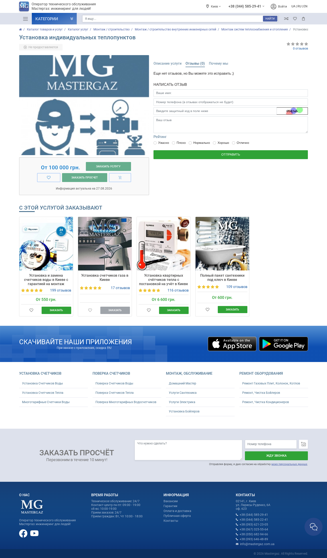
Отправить (230, 154)
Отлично (243, 142)
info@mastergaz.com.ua (257, 544)
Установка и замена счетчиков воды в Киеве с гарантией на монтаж (46, 279)
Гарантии (170, 506)
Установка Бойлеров (184, 411)
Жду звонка (276, 455)
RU (299, 6)
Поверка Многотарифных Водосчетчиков (125, 402)
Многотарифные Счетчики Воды (46, 402)
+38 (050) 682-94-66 (254, 534)
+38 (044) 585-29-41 (245, 6)
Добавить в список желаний (31, 310)
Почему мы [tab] (218, 63)
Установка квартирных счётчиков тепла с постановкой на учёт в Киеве (163, 279)
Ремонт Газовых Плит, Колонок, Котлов (271, 383)
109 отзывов (236, 287)
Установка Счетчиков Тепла (42, 392)
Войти (282, 6)
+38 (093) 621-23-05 (254, 524)
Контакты (171, 520)
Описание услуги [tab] (167, 63)
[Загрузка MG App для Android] (283, 343)
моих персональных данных (289, 464)
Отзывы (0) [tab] (195, 63)
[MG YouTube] (34, 533)
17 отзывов (120, 288)
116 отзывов (178, 290)
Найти (270, 18)
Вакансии (171, 501)
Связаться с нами (314, 527)
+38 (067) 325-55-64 (254, 529)
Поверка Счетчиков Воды (114, 383)
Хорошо (223, 142)
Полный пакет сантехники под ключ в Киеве (222, 277)
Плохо (181, 142)
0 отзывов (300, 48)
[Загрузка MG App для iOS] (232, 343)
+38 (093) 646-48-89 (254, 539)
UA (293, 6)
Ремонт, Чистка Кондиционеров (265, 402)
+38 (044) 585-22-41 (254, 519)
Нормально (201, 142)
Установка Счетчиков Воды (42, 383)
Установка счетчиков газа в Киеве (104, 277)
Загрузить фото (303, 444)
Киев (215, 6)
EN (305, 6)
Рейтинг (160, 137)
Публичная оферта (177, 516)
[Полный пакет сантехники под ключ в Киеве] (222, 243)
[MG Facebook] (23, 533)
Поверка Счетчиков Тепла (114, 392)
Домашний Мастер (182, 383)
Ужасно (163, 142)
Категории (46, 18)
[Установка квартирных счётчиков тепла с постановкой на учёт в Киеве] (163, 243)
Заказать (56, 310)
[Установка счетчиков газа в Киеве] (105, 243)
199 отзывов (60, 290)
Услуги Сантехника (183, 392)
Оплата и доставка (177, 511)
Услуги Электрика (182, 402)
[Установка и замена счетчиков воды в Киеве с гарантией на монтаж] (46, 243)
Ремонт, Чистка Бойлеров (261, 392)
